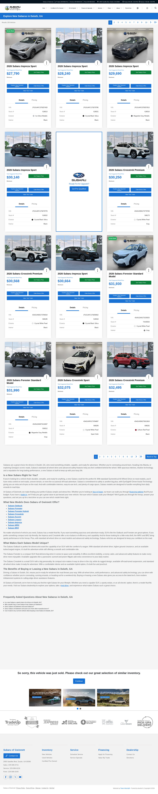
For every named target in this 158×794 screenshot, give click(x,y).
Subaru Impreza (15, 522)
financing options (136, 492)
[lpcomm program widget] (107, 722)
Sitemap (38, 788)
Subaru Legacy (14, 520)
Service (74, 750)
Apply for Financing (105, 754)
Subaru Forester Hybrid (18, 511)
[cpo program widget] (31, 722)
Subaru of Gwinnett (9, 788)
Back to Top (151, 457)
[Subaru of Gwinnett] (12, 8)
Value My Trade (104, 758)
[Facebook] (5, 777)
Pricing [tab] (34, 100)
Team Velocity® (125, 788)
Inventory (47, 750)
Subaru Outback (15, 506)
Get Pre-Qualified (79, 189)
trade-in (24, 495)
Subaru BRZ (13, 528)
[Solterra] (79, 697)
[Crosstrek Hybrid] (113, 697)
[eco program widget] (88, 722)
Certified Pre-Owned (49, 761)
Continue (79, 681)
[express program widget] (50, 722)
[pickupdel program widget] (145, 722)
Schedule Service (76, 754)
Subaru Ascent (14, 517)
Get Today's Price (39, 72)
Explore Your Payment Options (17, 86)
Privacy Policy (20, 788)
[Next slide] (80, 708)
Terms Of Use (30, 788)
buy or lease (98, 492)
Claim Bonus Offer (39, 86)
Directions (130, 758)
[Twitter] (15, 777)
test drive (65, 586)
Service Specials (76, 758)
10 (146, 22)
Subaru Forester (15, 509)
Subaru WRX (13, 525)
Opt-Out (51, 788)
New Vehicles (47, 754)
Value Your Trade (28, 90)
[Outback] (45, 697)
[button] (46, 63)
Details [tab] (21, 100)
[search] (155, 8)
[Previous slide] (77, 708)
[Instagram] (10, 777)
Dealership (132, 750)
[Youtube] (20, 777)
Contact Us (13, 756)
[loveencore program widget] (126, 722)
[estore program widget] (69, 722)
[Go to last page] (155, 22)
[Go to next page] (151, 22)
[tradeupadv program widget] (13, 722)
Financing (103, 750)
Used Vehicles (47, 758)
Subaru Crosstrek (16, 514)
